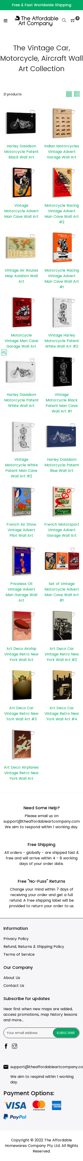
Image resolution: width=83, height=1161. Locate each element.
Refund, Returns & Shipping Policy (33, 946)
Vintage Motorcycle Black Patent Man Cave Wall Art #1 (62, 403)
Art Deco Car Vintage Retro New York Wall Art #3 (21, 713)
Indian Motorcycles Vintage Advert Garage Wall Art (61, 151)
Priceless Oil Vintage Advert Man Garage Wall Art (21, 592)
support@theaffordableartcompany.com (41, 821)
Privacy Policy (16, 938)
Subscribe (66, 1033)
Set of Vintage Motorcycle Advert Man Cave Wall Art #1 (61, 592)
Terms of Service (19, 954)
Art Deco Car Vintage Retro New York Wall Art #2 (61, 654)
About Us (11, 977)
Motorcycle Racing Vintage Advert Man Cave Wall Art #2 (61, 214)
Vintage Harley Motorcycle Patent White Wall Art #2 (61, 341)
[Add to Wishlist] (32, 112)
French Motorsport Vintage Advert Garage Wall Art (61, 530)
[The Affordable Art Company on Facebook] (6, 1046)
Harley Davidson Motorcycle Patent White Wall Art (21, 400)
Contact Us (13, 985)
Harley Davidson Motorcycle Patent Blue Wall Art (61, 465)
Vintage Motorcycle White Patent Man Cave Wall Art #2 (21, 468)
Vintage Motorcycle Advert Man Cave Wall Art (21, 211)
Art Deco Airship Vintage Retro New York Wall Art (21, 654)
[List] (77, 94)
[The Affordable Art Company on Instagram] (14, 1046)
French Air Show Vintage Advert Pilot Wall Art (21, 530)
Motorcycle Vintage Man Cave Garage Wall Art (21, 341)
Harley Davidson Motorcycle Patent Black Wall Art (21, 151)
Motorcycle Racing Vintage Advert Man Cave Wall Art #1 (61, 279)
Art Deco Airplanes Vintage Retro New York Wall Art (21, 773)
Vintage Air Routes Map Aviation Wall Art (21, 276)
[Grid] (69, 94)
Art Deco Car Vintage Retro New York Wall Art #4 (61, 713)
